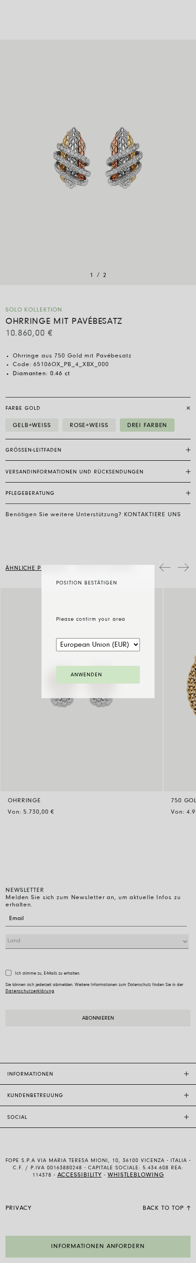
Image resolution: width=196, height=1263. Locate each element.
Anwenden (86, 675)
